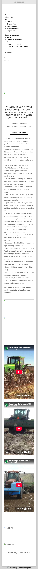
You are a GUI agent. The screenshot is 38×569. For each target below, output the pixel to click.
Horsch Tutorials (14, 44)
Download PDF (19, 132)
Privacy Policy (19, 539)
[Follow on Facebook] (12, 533)
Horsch (9, 22)
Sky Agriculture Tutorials (18, 46)
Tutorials (10, 42)
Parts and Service (12, 35)
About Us (9, 17)
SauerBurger (12, 26)
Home (7, 15)
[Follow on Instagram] (22, 533)
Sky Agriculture (13, 28)
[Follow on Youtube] (26, 533)
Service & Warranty (14, 40)
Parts (9, 37)
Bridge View (12, 24)
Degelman (11, 31)
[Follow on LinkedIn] (19, 533)
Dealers (8, 539)
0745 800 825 (19, 2)
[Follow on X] (15, 533)
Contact (8, 53)
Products (8, 19)
